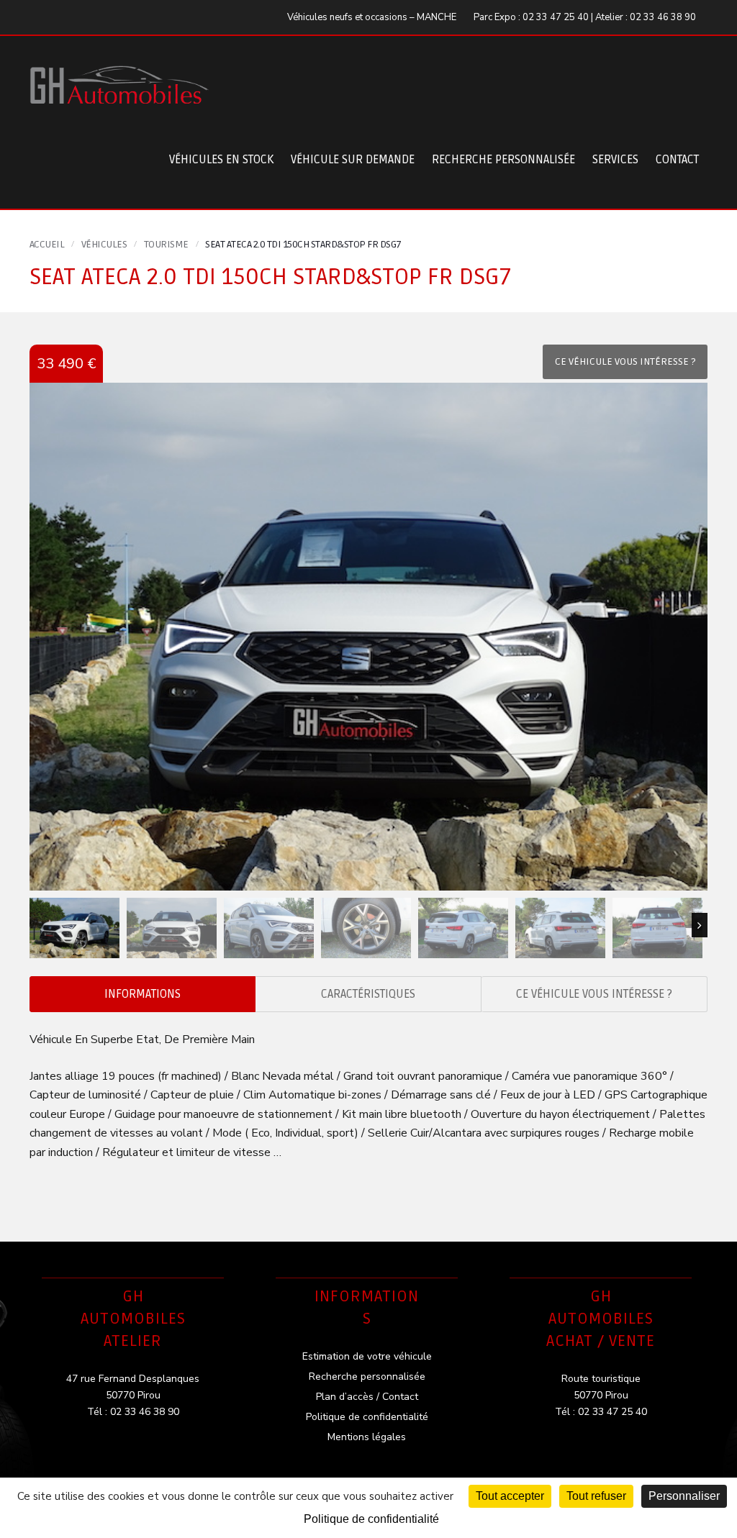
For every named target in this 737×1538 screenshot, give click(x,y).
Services (615, 160)
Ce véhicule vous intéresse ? (594, 994)
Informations (142, 994)
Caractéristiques (368, 994)
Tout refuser (596, 1496)
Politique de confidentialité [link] (371, 1519)
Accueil (47, 244)
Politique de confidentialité (367, 1417)
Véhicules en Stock (221, 160)
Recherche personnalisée (503, 160)
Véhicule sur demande (353, 160)
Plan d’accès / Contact (367, 1396)
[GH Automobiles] (119, 74)
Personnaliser (684, 1496)
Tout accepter (510, 1496)
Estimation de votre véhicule (367, 1356)
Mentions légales (366, 1437)
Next (699, 925)
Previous (37, 925)
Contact (677, 160)
